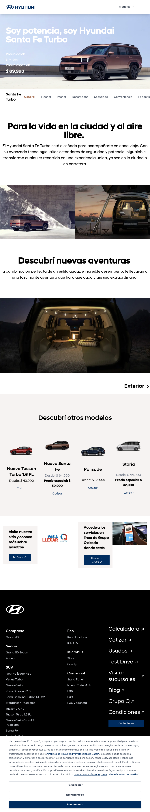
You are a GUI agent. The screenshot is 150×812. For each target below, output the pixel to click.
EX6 (70, 691)
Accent (10, 658)
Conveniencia (123, 97)
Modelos (124, 6)
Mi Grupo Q (20, 557)
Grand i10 (12, 637)
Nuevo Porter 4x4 (79, 685)
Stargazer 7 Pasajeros (20, 703)
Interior (61, 97)
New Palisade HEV (18, 673)
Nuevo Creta (14, 685)
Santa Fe (12, 730)
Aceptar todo (75, 804)
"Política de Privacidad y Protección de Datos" (73, 754)
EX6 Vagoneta (77, 703)
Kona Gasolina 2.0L (19, 691)
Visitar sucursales (121, 676)
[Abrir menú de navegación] (140, 7)
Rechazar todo (75, 795)
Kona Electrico (77, 637)
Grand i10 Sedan (17, 652)
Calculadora (123, 629)
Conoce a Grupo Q (96, 560)
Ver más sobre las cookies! (124, 774)
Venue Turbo (14, 679)
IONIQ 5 (72, 643)
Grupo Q (119, 701)
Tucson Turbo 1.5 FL (18, 714)
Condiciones (124, 712)
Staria (71, 658)
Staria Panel (75, 679)
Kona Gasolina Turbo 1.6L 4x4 (26, 697)
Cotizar (21, 488)
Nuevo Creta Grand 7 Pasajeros (20, 722)
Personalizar (75, 785)
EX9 (70, 697)
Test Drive (120, 662)
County (72, 664)
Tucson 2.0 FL (15, 708)
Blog (114, 690)
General (29, 97)
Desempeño (80, 97)
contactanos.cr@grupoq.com (90, 774)
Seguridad (101, 97)
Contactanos (126, 723)
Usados (117, 651)
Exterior (46, 97)
